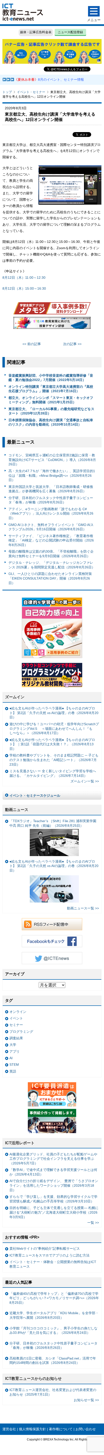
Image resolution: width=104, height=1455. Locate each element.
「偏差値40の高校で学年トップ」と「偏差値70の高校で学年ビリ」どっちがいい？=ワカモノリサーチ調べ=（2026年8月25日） (54, 1298)
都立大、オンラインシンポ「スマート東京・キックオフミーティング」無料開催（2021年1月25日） (50, 400)
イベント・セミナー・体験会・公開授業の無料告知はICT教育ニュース (52, 1264)
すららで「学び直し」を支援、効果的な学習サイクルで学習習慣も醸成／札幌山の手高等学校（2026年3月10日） (53, 1199)
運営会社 (9, 1429)
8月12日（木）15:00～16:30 (25, 288)
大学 (12, 1045)
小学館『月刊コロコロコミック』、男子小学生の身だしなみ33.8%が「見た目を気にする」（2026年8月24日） (53, 1330)
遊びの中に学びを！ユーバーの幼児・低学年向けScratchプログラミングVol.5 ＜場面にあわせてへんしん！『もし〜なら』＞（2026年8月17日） (54, 728)
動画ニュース (16, 810)
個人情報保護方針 (32, 1429)
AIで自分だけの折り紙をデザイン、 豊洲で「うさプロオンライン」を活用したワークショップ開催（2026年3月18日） (53, 1185)
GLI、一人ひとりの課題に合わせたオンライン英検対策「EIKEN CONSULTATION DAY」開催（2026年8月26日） (50, 578)
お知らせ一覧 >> (86, 1400)
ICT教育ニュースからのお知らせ (33, 1378)
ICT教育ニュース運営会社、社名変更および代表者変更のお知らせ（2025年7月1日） (52, 1392)
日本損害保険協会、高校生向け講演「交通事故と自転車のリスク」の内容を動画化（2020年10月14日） (50, 422)
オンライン (17, 1012)
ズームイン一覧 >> (84, 781)
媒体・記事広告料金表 (36, 32)
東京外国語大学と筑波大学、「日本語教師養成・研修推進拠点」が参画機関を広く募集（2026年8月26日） (50, 489)
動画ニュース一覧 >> (83, 908)
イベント (16, 1018)
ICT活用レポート (20, 1143)
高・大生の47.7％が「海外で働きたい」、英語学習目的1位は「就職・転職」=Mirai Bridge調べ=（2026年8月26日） (51, 475)
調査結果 (16, 1038)
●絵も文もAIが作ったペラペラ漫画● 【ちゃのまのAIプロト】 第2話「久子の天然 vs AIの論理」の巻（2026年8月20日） (53, 712)
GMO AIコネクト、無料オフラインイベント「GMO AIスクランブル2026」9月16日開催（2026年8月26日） (51, 527)
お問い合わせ (85, 1429)
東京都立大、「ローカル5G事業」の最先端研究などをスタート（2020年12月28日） (51, 411)
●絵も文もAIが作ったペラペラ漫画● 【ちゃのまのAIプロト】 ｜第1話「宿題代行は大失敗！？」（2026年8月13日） (52, 744)
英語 (12, 1071)
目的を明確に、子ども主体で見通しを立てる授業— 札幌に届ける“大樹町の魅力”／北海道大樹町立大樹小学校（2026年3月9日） (53, 1212)
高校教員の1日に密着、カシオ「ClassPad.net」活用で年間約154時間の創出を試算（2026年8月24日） (52, 1360)
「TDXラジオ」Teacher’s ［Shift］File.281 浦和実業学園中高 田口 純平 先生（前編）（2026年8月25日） (52, 823)
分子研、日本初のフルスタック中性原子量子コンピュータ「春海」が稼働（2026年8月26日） (50, 500)
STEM (14, 1064)
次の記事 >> (72, 344)
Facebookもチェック (52, 941)
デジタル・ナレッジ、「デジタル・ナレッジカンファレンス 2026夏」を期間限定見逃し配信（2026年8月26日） (51, 565)
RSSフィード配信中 (52, 924)
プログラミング (21, 1032)
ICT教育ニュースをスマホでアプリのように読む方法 (49, 1255)
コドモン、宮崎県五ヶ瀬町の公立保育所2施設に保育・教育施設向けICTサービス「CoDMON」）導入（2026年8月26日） (52, 459)
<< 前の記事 (31, 344)
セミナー (16, 1025)
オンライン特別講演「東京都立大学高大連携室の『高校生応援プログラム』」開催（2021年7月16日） (50, 389)
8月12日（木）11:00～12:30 (23, 277)
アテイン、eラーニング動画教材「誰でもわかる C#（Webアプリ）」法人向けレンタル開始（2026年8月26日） (50, 513)
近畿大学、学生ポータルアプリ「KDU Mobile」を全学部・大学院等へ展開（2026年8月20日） (54, 1315)
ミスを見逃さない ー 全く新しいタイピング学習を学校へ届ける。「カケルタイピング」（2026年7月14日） (52, 773)
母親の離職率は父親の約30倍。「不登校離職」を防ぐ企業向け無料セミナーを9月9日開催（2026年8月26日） (51, 553)
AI (11, 1058)
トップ (7, 92)
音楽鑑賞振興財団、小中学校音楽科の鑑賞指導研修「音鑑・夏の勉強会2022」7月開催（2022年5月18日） (50, 378)
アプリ (14, 1051)
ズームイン (14, 697)
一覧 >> (93, 1222)
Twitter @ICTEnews (52, 958)
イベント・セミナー (31, 92)
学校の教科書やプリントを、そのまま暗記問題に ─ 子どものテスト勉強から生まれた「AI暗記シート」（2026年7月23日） (53, 759)
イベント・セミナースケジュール (34, 795)
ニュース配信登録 (70, 32)
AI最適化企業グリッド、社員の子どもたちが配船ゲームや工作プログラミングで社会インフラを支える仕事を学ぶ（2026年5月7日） (53, 1158)
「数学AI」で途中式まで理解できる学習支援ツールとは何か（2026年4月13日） (53, 1172)
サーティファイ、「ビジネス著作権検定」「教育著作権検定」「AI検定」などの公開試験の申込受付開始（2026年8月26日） (51, 540)
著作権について (61, 1429)
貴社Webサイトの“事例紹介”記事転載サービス (44, 1248)
